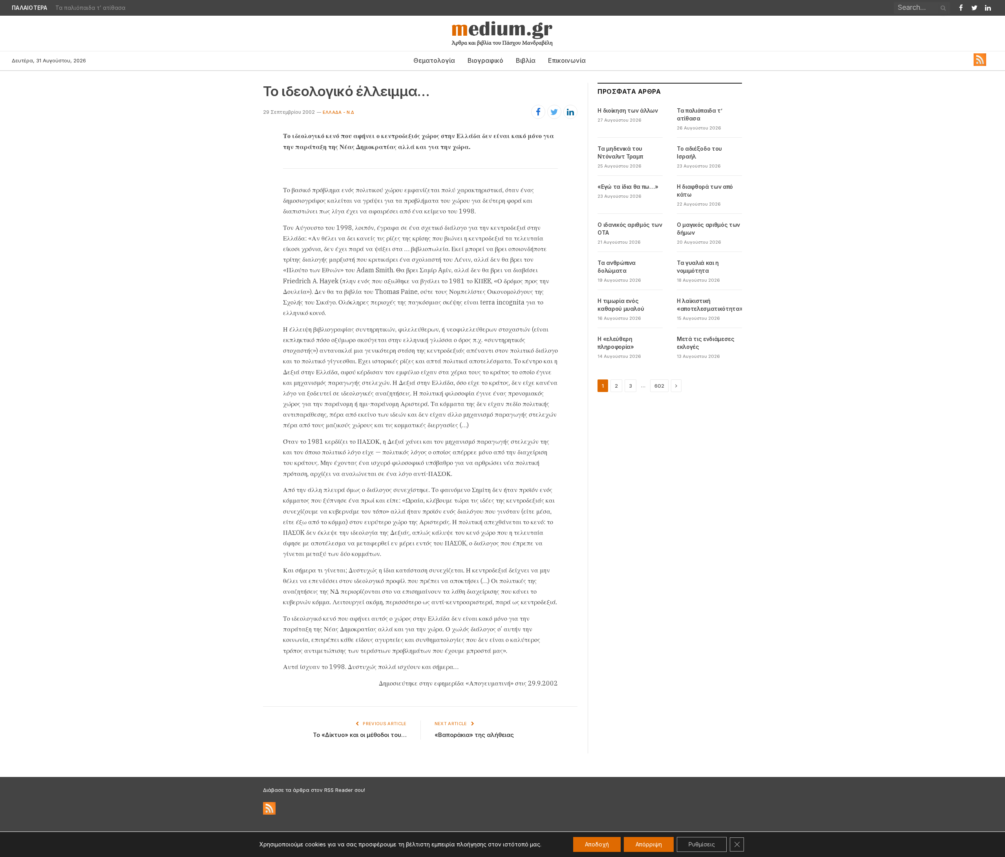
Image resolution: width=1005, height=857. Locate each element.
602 (659, 386)
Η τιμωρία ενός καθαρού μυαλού (621, 304)
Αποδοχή (597, 844)
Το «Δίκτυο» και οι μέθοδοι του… (360, 734)
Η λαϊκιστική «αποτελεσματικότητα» (710, 304)
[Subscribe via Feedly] (980, 64)
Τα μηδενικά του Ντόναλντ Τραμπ (620, 152)
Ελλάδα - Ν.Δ (338, 112)
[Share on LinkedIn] (570, 112)
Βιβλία (525, 60)
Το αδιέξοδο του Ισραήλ (699, 152)
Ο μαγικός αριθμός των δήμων (708, 228)
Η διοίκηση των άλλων (628, 110)
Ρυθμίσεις (702, 844)
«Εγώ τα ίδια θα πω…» (628, 186)
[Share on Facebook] (538, 112)
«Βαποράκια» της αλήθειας (474, 734)
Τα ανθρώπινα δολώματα (617, 266)
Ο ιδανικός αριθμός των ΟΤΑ (630, 228)
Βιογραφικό (485, 60)
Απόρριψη (649, 844)
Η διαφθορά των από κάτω (705, 190)
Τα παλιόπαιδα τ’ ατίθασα (90, 8)
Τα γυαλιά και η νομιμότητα (698, 266)
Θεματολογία (434, 60)
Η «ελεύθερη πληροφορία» (616, 343)
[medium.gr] (502, 33)
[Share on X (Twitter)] (554, 112)
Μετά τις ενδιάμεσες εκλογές (705, 343)
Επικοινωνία (567, 60)
